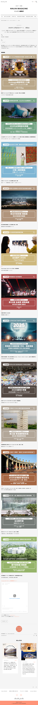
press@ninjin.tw (12, 615)
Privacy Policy (19, 702)
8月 (1, 398)
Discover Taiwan (20, 646)
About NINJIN (4, 691)
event (8, 20)
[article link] (9, 658)
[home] (4, 1)
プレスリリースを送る (24, 691)
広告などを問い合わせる (13, 691)
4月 (1, 222)
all (2, 16)
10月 (2, 486)
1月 (1, 91)
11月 (2, 529)
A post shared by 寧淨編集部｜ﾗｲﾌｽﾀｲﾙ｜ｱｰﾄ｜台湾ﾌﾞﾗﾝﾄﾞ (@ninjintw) (15, 611)
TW (32, 1)
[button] (36, 1)
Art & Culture (3, 20)
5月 (1, 266)
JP (34, 1)
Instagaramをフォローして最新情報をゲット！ (9, 580)
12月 (2, 573)
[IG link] (36, 635)
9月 (1, 442)
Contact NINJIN (33, 691)
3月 (1, 178)
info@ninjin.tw (16, 616)
